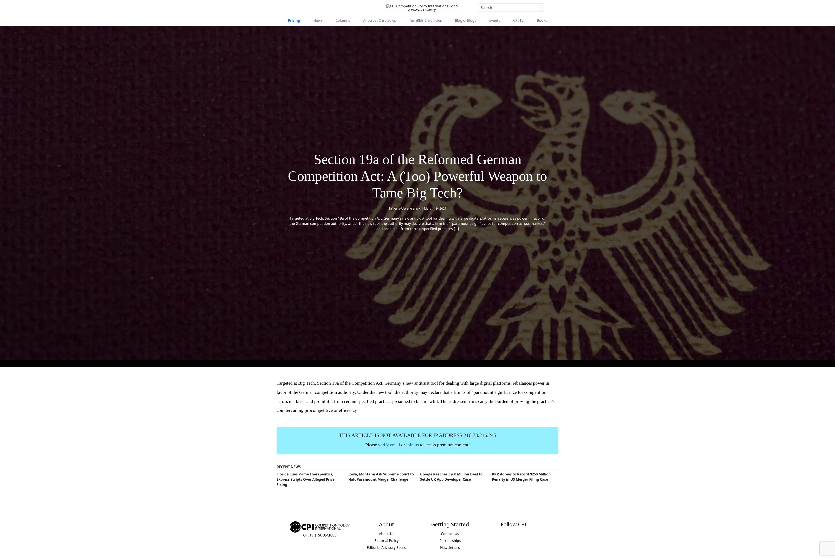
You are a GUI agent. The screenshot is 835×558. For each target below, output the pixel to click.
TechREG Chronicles (425, 20)
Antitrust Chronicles (379, 20)
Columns (343, 20)
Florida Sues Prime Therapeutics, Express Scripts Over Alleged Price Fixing (305, 479)
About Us (386, 533)
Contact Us (450, 533)
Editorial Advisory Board (386, 547)
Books (542, 20)
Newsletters (450, 547)
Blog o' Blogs (465, 20)
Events (494, 20)
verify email (389, 444)
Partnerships (450, 540)
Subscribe (327, 535)
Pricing (294, 20)
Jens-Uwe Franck (407, 208)
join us (412, 444)
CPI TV (518, 20)
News (317, 20)
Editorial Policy (386, 540)
